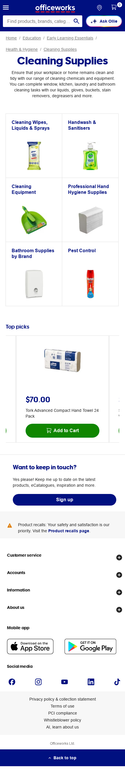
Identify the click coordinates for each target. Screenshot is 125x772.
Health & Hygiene (22, 49)
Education (32, 38)
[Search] (76, 21)
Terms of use (62, 706)
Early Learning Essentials (70, 38)
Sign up (64, 499)
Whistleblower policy (62, 720)
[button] (6, 8)
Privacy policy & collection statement (62, 699)
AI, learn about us (62, 727)
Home (11, 38)
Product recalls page (68, 531)
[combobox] (42, 21)
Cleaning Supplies (60, 49)
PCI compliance (62, 713)
